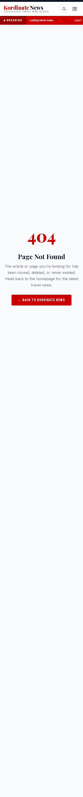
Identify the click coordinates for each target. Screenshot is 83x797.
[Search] (63, 8)
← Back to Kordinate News (41, 300)
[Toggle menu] (74, 8)
